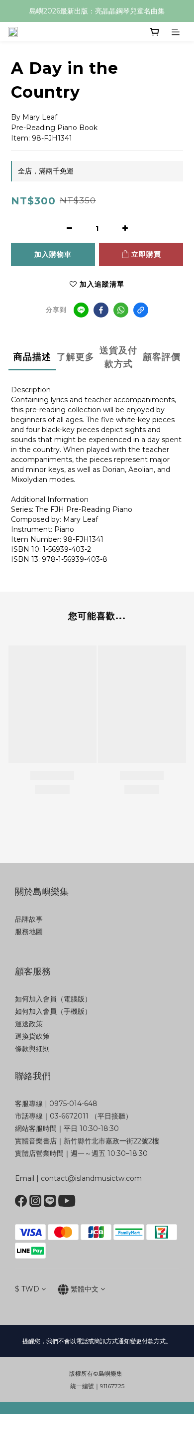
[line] (81, 310)
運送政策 (29, 1023)
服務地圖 (29, 931)
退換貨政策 (32, 1036)
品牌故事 (29, 919)
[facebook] (101, 310)
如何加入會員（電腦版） (53, 998)
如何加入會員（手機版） (53, 1011)
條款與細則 (32, 1048)
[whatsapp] (120, 310)
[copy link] (140, 310)
